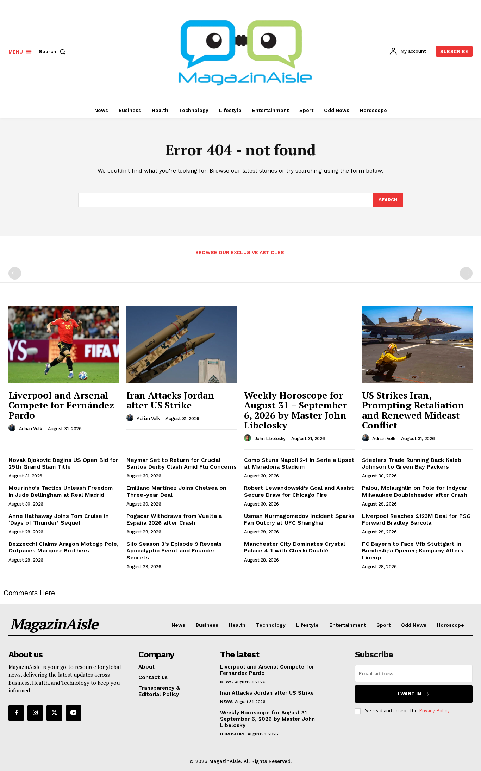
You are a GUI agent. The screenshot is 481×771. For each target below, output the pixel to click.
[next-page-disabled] (466, 273)
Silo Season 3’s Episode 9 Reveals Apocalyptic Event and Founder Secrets (174, 550)
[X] (54, 713)
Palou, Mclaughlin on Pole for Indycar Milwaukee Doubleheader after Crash (414, 491)
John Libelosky (270, 438)
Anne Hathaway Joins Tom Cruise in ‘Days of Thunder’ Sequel (58, 519)
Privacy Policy (434, 710)
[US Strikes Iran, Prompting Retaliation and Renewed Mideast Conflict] (417, 344)
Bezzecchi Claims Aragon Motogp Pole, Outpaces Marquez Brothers (63, 547)
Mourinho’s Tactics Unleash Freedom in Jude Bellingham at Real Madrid (60, 491)
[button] (53, 51)
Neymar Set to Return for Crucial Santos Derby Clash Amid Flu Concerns (181, 463)
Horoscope (232, 734)
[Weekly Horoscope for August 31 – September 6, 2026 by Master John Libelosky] (299, 344)
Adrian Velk (30, 428)
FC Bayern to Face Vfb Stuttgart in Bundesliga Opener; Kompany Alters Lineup (412, 550)
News (226, 681)
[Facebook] (16, 713)
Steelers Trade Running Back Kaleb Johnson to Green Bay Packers (411, 463)
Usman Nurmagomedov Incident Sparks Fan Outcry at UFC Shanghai (299, 519)
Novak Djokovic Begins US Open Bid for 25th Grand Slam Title (63, 463)
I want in (409, 693)
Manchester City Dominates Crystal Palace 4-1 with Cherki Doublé (294, 547)
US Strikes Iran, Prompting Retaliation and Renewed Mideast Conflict (413, 410)
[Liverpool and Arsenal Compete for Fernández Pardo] (63, 344)
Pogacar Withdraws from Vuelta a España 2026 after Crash (174, 519)
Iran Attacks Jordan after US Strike (170, 400)
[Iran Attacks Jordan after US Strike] (181, 344)
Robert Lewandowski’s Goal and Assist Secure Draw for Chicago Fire (299, 491)
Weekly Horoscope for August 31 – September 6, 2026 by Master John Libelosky (295, 410)
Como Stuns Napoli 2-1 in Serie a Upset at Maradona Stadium (299, 463)
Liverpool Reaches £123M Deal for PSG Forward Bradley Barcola (416, 519)
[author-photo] (13, 428)
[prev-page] (14, 273)
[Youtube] (73, 713)
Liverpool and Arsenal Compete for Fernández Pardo (61, 405)
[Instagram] (35, 713)
